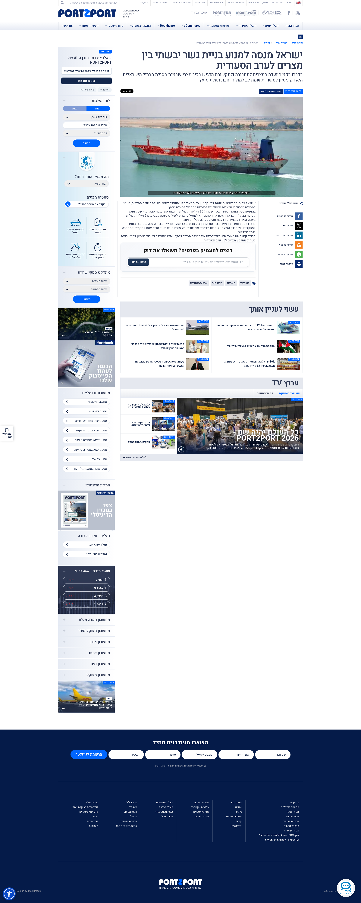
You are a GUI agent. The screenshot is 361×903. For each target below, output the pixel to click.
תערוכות (93, 826)
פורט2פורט (297, 43)
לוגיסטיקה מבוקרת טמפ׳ (85, 807)
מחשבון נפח (100, 664)
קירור (239, 821)
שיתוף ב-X (288, 225)
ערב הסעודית (199, 283)
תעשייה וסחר (90, 25)
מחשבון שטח (99, 652)
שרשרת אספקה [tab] (289, 393)
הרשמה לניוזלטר (160, 2)
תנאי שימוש (292, 817)
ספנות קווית (235, 802)
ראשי (288, 2)
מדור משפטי (115, 25)
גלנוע (239, 812)
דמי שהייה (105, 89)
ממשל (133, 817)
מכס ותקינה (130, 812)
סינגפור (217, 283)
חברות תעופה (201, 802)
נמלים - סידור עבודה (94, 535)
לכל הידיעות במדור (136, 457)
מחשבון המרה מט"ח (94, 619)
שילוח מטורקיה (87, 89)
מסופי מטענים (234, 817)
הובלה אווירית (247, 25)
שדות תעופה (202, 817)
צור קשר (67, 25)
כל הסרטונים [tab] (265, 393)
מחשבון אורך (99, 641)
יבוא (74, 108)
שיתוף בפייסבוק (285, 216)
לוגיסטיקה (92, 821)
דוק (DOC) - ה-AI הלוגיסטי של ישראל (279, 835)
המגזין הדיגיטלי (98, 485)
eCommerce (192, 25)
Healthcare (167, 25)
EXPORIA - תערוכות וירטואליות (282, 840)
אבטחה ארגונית (129, 821)
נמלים (267, 43)
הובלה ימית (272, 25)
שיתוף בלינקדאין (285, 235)
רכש (95, 817)
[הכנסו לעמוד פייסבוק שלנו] (86, 363)
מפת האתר (293, 812)
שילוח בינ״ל (92, 802)
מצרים (231, 283)
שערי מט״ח (200, 2)
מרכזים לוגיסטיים (88, 812)
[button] (300, 37)
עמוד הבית (292, 25)
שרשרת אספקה (219, 25)
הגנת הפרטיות (291, 831)
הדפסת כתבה (287, 264)
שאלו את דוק (138, 262)
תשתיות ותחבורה (164, 812)
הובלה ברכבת (166, 807)
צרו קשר (144, 2)
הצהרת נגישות (291, 826)
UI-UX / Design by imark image (24, 891)
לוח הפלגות (277, 2)
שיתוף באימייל (286, 244)
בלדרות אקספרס (200, 807)
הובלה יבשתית (141, 25)
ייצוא (98, 108)
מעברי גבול (167, 817)
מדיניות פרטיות (291, 821)
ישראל (244, 283)
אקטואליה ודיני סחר (126, 826)
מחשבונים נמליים (236, 2)
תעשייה (133, 807)
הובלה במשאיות (164, 802)
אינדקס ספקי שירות (258, 2)
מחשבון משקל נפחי (94, 630)
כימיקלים (236, 826)
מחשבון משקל (98, 675)
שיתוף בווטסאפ (286, 254)
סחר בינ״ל (132, 802)
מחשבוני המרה (216, 2)
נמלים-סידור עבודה (181, 2)
